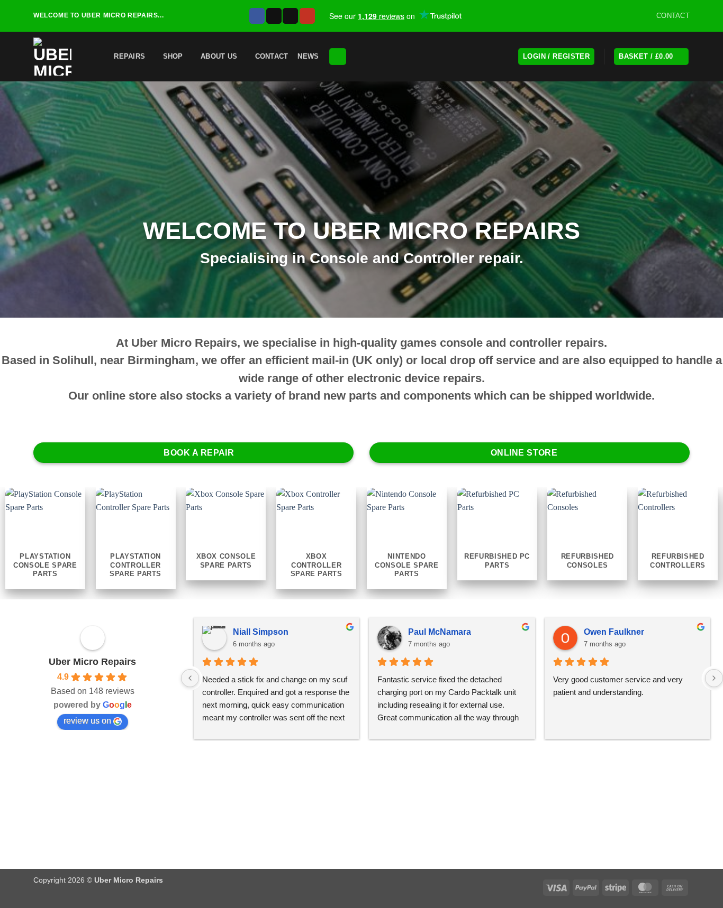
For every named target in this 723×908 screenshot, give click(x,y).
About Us (219, 56)
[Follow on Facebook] (257, 16)
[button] (98, 56)
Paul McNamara (439, 631)
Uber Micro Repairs (92, 661)
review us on (87, 720)
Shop (173, 56)
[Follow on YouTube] (307, 16)
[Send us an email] (290, 16)
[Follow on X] (274, 16)
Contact (271, 56)
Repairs (129, 56)
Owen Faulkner (614, 631)
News (308, 56)
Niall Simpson (260, 631)
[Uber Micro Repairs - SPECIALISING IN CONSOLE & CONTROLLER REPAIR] (54, 56)
